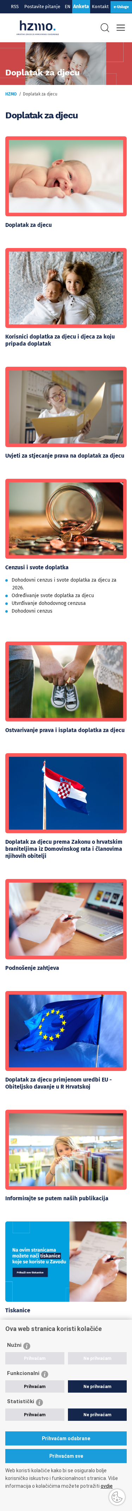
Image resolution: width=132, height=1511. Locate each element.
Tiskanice (17, 1310)
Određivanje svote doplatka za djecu (53, 596)
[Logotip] (38, 27)
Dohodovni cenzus (32, 611)
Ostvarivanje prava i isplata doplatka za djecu (65, 730)
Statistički (20, 1401)
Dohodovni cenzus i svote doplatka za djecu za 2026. (64, 584)
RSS (15, 6)
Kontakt (100, 6)
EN (67, 6)
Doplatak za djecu (28, 225)
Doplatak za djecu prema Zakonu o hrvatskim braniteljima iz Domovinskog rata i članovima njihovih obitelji (63, 848)
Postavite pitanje (43, 6)
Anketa (81, 7)
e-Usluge (121, 7)
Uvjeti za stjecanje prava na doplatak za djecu (64, 455)
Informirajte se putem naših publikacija (56, 1198)
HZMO (11, 94)
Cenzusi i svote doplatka (37, 567)
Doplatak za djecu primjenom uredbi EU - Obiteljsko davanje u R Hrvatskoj (58, 1083)
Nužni (14, 1345)
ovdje (107, 1486)
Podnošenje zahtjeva (32, 968)
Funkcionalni (23, 1373)
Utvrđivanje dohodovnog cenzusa (49, 603)
